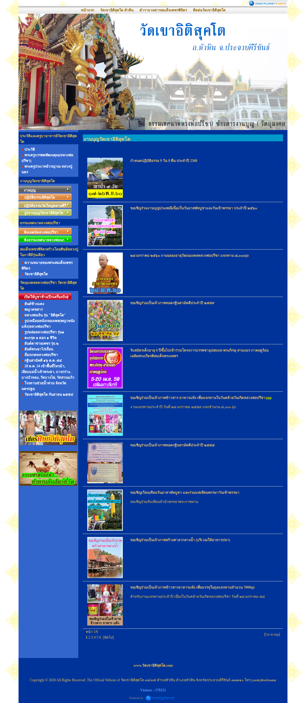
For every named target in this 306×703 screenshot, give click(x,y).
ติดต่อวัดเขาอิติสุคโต (209, 10)
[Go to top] (272, 634)
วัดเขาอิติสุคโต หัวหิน (117, 10)
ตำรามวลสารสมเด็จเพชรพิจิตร (163, 10)
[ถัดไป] (108, 637)
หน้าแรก (87, 10)
